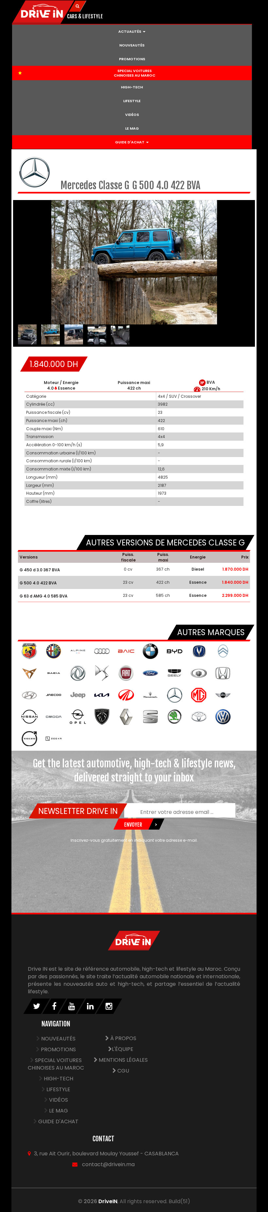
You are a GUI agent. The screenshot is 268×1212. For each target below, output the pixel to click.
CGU (122, 1070)
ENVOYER (133, 824)
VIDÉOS (132, 114)
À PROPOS (122, 1038)
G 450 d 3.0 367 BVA (40, 570)
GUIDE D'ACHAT (58, 1121)
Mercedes (79, 185)
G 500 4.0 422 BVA (38, 583)
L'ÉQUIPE (122, 1049)
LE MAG (132, 128)
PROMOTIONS (132, 59)
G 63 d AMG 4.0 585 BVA (43, 596)
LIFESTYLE (132, 100)
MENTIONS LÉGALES (122, 1060)
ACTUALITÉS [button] (130, 31)
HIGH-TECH (132, 87)
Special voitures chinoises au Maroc (56, 1064)
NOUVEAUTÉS (131, 45)
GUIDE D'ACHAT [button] (130, 142)
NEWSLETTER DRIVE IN (77, 811)
